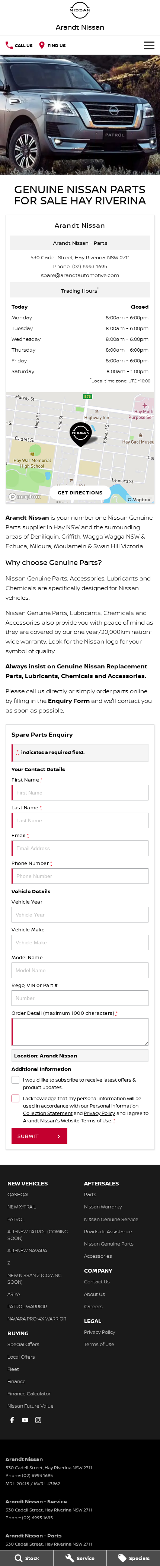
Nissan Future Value (30, 1405)
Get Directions (80, 492)
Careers (93, 1306)
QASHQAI (17, 1194)
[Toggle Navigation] (149, 45)
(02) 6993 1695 (89, 266)
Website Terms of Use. (86, 1120)
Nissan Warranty (103, 1206)
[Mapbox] (26, 497)
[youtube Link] (25, 1420)
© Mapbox (139, 499)
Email (20, 835)
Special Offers (23, 1344)
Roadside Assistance (108, 1231)
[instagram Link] (38, 1420)
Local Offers (21, 1356)
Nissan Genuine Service (111, 1219)
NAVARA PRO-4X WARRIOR (36, 1318)
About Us (94, 1294)
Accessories (98, 1256)
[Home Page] (80, 10)
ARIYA (13, 1294)
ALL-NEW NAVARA (27, 1250)
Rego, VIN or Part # (35, 985)
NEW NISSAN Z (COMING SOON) (34, 1278)
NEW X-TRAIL (21, 1206)
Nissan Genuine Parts (109, 1243)
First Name (27, 779)
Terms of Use (99, 1344)
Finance (16, 1381)
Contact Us (97, 1281)
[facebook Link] (12, 1420)
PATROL (16, 1219)
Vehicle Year (27, 901)
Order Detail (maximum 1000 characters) (65, 1013)
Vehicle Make (28, 929)
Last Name (27, 807)
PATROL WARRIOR (27, 1306)
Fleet (13, 1369)
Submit (28, 1135)
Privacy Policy (99, 1113)
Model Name (27, 957)
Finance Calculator (29, 1393)
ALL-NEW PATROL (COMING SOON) (37, 1234)
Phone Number (32, 863)
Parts (90, 1194)
